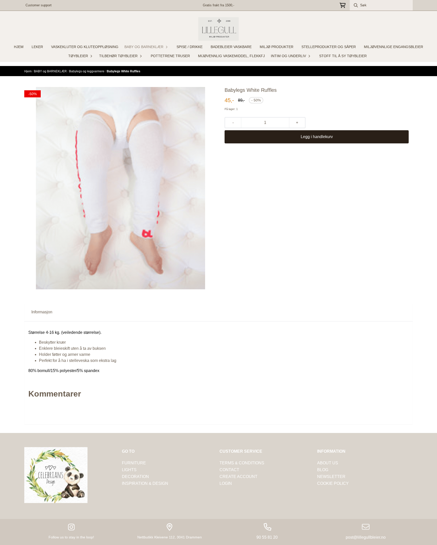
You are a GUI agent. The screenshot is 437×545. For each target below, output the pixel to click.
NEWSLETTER (331, 476)
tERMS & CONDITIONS (242, 463)
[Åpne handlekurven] (342, 5)
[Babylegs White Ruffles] (120, 188)
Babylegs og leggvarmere (87, 71)
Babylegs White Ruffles (123, 71)
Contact (229, 470)
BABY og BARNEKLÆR (51, 71)
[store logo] (218, 29)
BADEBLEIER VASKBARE (231, 47)
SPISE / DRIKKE (190, 47)
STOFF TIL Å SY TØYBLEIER (343, 56)
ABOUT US (327, 463)
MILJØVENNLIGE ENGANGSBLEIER (393, 47)
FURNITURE (134, 463)
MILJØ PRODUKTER (276, 47)
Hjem (28, 71)
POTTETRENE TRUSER (170, 56)
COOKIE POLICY (333, 483)
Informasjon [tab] (41, 312)
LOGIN (226, 483)
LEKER (37, 47)
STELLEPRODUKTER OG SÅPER (328, 47)
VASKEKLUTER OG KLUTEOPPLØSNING (84, 47)
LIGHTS (129, 470)
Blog (322, 470)
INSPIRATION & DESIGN (145, 483)
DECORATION (135, 476)
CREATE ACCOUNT (238, 476)
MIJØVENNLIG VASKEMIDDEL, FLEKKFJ (231, 56)
